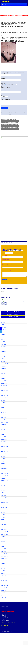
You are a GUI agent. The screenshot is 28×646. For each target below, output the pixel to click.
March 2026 (3, 327)
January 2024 (4, 361)
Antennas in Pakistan (17, 22)
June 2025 (3, 339)
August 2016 (3, 563)
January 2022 (4, 412)
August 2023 (3, 368)
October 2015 (4, 587)
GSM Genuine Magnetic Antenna (8, 119)
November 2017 (4, 531)
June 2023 (3, 373)
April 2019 (3, 492)
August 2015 (3, 590)
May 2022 (3, 405)
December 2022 (4, 388)
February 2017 (4, 551)
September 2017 (4, 534)
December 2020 (4, 444)
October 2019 (4, 478)
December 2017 (4, 529)
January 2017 (4, 553)
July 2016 (3, 565)
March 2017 (3, 548)
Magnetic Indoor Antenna (13, 27)
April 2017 (3, 546)
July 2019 (3, 485)
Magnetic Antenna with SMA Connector (10, 127)
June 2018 (3, 514)
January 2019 (4, 500)
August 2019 (3, 483)
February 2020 (4, 468)
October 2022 (4, 392)
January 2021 (4, 441)
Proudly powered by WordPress (6, 631)
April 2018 (3, 519)
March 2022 (3, 410)
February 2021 (4, 439)
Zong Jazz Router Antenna (18, 23)
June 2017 (3, 541)
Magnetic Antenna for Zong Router (9, 124)
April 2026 (3, 324)
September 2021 (4, 422)
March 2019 (3, 495)
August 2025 (3, 334)
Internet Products (5, 620)
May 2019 (3, 490)
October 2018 (4, 507)
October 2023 (4, 366)
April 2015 (3, 595)
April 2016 (3, 573)
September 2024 (4, 349)
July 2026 (3, 322)
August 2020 (3, 453)
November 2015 (4, 585)
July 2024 (3, 353)
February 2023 (4, 383)
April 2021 (3, 434)
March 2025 (3, 344)
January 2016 (4, 580)
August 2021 (3, 424)
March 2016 (3, 575)
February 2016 (4, 578)
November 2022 (4, 390)
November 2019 (4, 475)
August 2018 (3, 509)
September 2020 (4, 451)
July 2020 (3, 456)
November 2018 (4, 505)
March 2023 (3, 380)
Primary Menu (26, 1)
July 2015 (3, 592)
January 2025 (4, 346)
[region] (14, 10)
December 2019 (4, 473)
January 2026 (4, 329)
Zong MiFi (3, 619)
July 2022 (3, 400)
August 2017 (3, 536)
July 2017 (3, 539)
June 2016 (3, 568)
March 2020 (3, 466)
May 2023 (3, 375)
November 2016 (4, 556)
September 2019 (4, 480)
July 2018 (3, 512)
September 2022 (4, 395)
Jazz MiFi (3, 616)
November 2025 (4, 332)
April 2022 (3, 407)
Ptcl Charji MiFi (4, 617)
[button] (2, 4)
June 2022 (3, 402)
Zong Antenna (8, 23)
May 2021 (3, 431)
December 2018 (4, 502)
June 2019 (3, 487)
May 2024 (3, 356)
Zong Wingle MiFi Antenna (6, 24)
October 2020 (4, 449)
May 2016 (3, 570)
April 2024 (3, 358)
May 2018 (3, 517)
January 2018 (4, 526)
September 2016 (4, 561)
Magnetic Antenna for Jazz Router (9, 122)
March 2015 (3, 597)
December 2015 (4, 582)
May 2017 (3, 544)
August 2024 (3, 351)
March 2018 (3, 522)
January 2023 (4, 385)
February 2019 (4, 497)
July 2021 (3, 427)
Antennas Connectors (6, 22)
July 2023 (3, 371)
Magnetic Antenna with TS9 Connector (10, 129)
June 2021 (3, 429)
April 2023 (3, 378)
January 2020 (4, 470)
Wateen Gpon (4, 615)
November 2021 (4, 417)
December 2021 (4, 414)
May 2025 (3, 341)
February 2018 (4, 524)
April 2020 (3, 463)
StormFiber (3, 614)
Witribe (2, 613)
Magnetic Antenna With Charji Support (10, 125)
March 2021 (3, 436)
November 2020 (4, 446)
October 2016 (4, 558)
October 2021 (4, 419)
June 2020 (3, 458)
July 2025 (3, 336)
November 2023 (4, 363)
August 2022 (3, 397)
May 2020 (3, 461)
